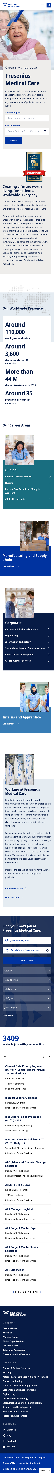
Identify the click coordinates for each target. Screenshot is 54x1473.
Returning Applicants (14, 1350)
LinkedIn (11, 1429)
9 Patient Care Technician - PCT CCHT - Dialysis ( (24, 1141)
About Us (7, 1332)
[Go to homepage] (11, 5)
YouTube (11, 1446)
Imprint (42, 1457)
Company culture (14, 888)
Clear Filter (8, 1015)
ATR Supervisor (14, 1270)
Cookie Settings (11, 1457)
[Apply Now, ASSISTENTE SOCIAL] (49, 1193)
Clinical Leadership (15, 499)
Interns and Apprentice (15, 1415)
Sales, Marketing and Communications (25, 648)
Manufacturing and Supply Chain (20, 1385)
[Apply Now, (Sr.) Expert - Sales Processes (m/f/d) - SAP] (49, 1124)
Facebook (11, 1441)
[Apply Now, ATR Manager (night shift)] (49, 1215)
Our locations (12, 897)
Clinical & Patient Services (19, 476)
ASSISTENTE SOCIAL (17, 1185)
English (43, 1470)
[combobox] (25, 131)
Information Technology (18, 641)
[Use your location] (45, 131)
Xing (9, 1435)
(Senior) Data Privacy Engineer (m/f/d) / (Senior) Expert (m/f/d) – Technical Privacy (26, 1069)
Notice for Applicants (30, 1463)
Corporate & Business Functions (21, 629)
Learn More (9, 566)
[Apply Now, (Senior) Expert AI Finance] (49, 1103)
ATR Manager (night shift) (21, 1209)
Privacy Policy (29, 1457)
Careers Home (10, 1328)
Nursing (9, 482)
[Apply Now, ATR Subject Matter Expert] (49, 1234)
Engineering (11, 635)
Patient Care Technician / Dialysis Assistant (22, 491)
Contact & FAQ (10, 1345)
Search (13, 140)
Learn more (9, 723)
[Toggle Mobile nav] (43, 5)
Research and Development (19, 654)
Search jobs (27, 960)
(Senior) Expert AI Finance (21, 1097)
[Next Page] (40, 1292)
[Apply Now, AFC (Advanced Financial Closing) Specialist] (49, 1170)
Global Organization (13, 1341)
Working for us (10, 1337)
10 (36, 1292)
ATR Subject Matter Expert (22, 1228)
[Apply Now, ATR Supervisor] (49, 1275)
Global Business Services (18, 660)
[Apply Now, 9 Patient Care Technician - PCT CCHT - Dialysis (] (49, 1147)
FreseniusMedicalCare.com (16, 1354)
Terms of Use (9, 1463)
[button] (27, 970)
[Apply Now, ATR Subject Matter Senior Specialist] (49, 1255)
